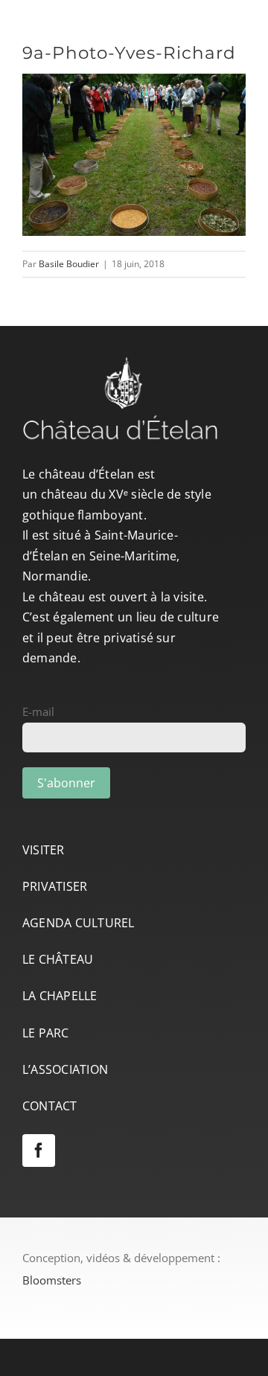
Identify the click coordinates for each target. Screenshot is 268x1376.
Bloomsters (51, 1280)
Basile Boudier (69, 263)
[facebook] (38, 1150)
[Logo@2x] (111, 17)
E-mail (38, 711)
